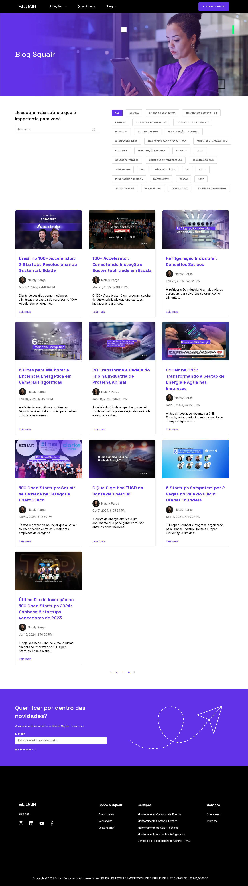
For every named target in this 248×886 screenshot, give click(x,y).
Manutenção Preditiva (152, 150)
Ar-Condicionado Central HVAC (167, 141)
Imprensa (212, 820)
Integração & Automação (192, 122)
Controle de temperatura (165, 160)
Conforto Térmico (127, 160)
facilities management (212, 188)
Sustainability (106, 827)
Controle (121, 150)
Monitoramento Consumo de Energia (159, 814)
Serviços (181, 150)
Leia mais (25, 311)
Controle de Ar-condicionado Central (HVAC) (165, 840)
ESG (143, 169)
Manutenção (161, 178)
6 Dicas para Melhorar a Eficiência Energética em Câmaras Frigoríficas (45, 376)
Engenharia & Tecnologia (212, 141)
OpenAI (183, 178)
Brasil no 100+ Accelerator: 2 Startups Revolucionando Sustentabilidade (48, 264)
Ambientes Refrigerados (151, 122)
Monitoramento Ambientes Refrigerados (161, 834)
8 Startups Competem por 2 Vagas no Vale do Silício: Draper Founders (195, 494)
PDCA (201, 178)
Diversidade (122, 169)
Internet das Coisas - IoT (201, 112)
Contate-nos (214, 814)
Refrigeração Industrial (183, 131)
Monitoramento (148, 131)
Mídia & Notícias (165, 169)
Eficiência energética (162, 112)
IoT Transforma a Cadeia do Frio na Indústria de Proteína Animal (121, 376)
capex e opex (180, 188)
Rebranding (106, 820)
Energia (134, 112)
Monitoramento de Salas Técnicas (158, 827)
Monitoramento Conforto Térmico (158, 820)
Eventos (120, 122)
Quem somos (106, 814)
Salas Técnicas (124, 188)
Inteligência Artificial (129, 178)
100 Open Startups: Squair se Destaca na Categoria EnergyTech (47, 494)
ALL (117, 112)
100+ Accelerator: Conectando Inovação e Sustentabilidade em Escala (122, 264)
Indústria (121, 131)
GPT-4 (202, 169)
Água (200, 150)
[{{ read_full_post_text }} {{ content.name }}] (48, 229)
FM (187, 169)
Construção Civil (203, 160)
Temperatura (153, 188)
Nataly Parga (37, 280)
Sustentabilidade (126, 141)
